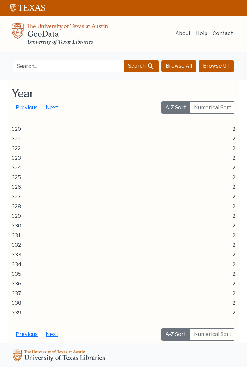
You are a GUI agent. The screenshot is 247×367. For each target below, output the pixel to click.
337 (16, 293)
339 (16, 313)
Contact (223, 33)
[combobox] (68, 66)
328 (16, 206)
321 (16, 139)
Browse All (179, 66)
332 (16, 245)
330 (16, 226)
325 (16, 177)
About (183, 33)
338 (16, 303)
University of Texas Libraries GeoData (60, 36)
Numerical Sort (212, 107)
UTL (60, 356)
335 (16, 274)
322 (16, 148)
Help (201, 33)
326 (16, 187)
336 (16, 284)
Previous (27, 107)
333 (16, 255)
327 (16, 197)
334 (17, 264)
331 (16, 235)
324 (16, 168)
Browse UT (216, 66)
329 (16, 216)
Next (52, 107)
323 (16, 158)
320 (16, 129)
